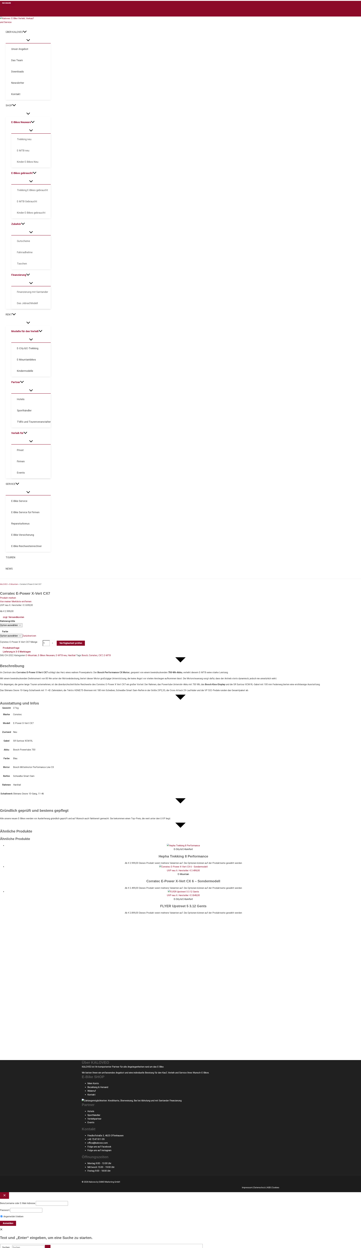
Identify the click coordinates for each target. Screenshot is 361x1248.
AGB (269, 1187)
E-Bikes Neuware (46, 655)
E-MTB (107, 655)
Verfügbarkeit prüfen (71, 643)
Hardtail (72, 655)
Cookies (275, 1187)
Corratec (93, 655)
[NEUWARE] (183, 845)
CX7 (101, 655)
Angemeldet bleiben (13, 1216)
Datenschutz (260, 1187)
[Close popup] (4, 1195)
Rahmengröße (7, 621)
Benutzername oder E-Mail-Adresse (17, 1203)
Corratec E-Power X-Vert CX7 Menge (18, 642)
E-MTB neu (61, 655)
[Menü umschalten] (28, 40)
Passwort (5, 1210)
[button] (25, 32)
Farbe (5, 631)
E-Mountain (13, 584)
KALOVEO (4, 584)
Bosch (85, 655)
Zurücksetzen (29, 635)
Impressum (247, 1187)
